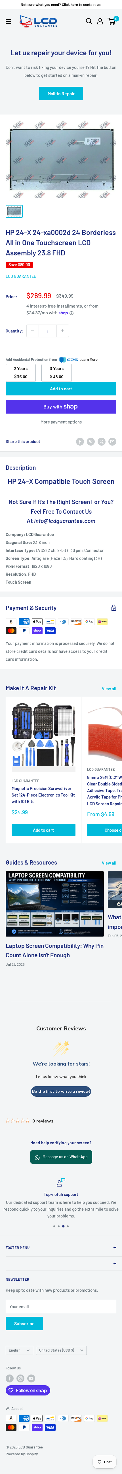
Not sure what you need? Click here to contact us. (61, 4)
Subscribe (24, 1323)
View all (109, 688)
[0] (111, 21)
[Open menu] (8, 21)
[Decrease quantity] (33, 331)
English (14, 1350)
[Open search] (89, 21)
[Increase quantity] (63, 331)
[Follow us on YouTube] (31, 1378)
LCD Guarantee (21, 276)
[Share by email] (112, 441)
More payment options (61, 421)
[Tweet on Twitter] (102, 441)
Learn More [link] (88, 359)
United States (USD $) (56, 1350)
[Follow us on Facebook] (10, 1378)
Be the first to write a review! (61, 1091)
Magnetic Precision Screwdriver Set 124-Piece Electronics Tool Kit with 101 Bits (43, 795)
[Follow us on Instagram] (20, 1378)
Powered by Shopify (22, 1454)
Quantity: (14, 330)
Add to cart (61, 388)
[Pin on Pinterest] (91, 441)
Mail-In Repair (61, 93)
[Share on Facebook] (80, 441)
